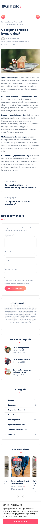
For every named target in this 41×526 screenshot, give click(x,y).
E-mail (7, 260)
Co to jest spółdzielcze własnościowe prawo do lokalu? (20, 186)
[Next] (22, 496)
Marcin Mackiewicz (12, 39)
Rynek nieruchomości (16, 425)
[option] (20, 473)
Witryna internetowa (12, 269)
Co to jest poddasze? (22, 359)
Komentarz (9, 235)
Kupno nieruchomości (16, 410)
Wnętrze (11, 434)
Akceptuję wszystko (20, 521)
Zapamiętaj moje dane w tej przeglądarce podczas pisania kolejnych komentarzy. (19, 281)
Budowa (11, 400)
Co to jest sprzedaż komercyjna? (21, 349)
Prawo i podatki (6, 42)
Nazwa (8, 252)
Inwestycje (12, 405)
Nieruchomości (14, 415)
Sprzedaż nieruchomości (20, 42)
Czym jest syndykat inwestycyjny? (20, 482)
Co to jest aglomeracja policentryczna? (22, 371)
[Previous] (18, 496)
